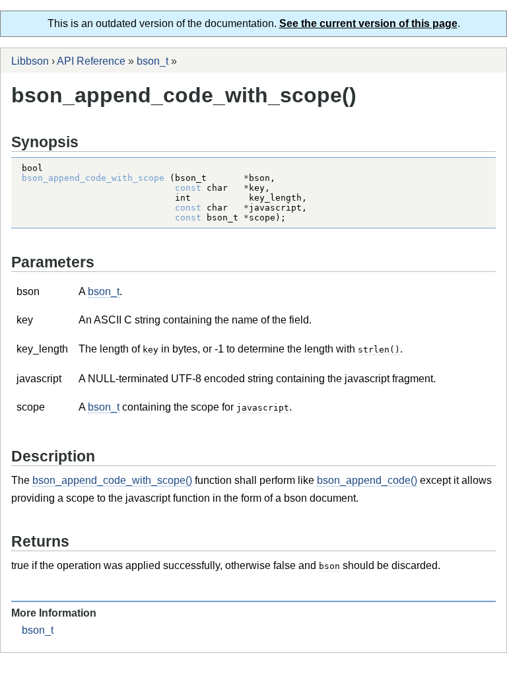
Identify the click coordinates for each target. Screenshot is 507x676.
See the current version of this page (368, 23)
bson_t (152, 61)
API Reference (91, 61)
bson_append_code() (367, 480)
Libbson (30, 61)
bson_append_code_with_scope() (112, 480)
